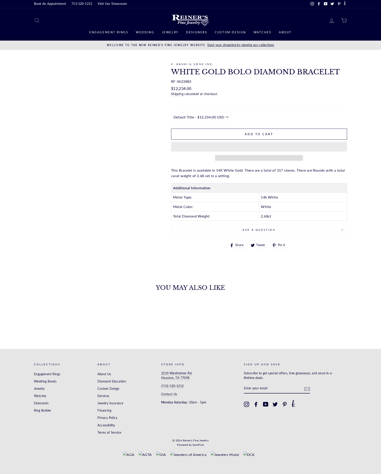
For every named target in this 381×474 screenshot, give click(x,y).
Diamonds (41, 403)
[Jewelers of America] (188, 454)
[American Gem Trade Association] (145, 454)
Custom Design (230, 32)
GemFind (198, 444)
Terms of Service (109, 432)
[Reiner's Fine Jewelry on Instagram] (246, 404)
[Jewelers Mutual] (225, 454)
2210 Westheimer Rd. (176, 373)
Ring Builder (42, 410)
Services (103, 396)
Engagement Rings (108, 32)
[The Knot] (345, 4)
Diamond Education (111, 381)
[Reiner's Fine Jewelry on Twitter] (275, 404)
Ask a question (259, 229)
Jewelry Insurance (110, 403)
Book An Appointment (50, 4)
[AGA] (128, 454)
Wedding (145, 32)
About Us (104, 374)
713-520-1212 (81, 4)
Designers (196, 32)
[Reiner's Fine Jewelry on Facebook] (256, 404)
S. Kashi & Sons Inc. (192, 64)
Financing (104, 410)
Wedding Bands (45, 381)
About (285, 32)
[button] (259, 147)
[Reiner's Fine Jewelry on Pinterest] (284, 404)
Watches (262, 32)
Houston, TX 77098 (175, 378)
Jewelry (170, 32)
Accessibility (106, 425)
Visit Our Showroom (112, 4)
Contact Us (169, 394)
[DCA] (249, 454)
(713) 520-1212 (172, 386)
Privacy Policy (107, 418)
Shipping (177, 94)
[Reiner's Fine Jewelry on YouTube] (265, 404)
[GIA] (161, 454)
